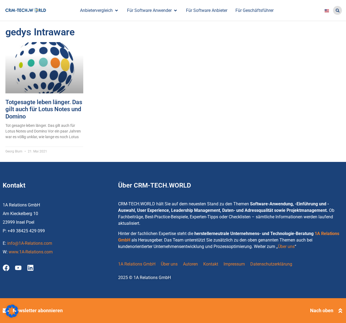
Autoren (190, 264)
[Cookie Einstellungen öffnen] (11, 316)
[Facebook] (6, 267)
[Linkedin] (30, 267)
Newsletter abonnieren (38, 310)
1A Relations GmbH (136, 264)
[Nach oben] (340, 311)
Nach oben (321, 310)
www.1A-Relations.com (31, 251)
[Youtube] (18, 267)
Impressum (234, 264)
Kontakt (210, 264)
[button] (337, 10)
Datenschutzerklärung (271, 264)
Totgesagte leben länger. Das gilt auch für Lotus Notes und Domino (43, 109)
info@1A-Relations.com (29, 243)
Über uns (286, 246)
